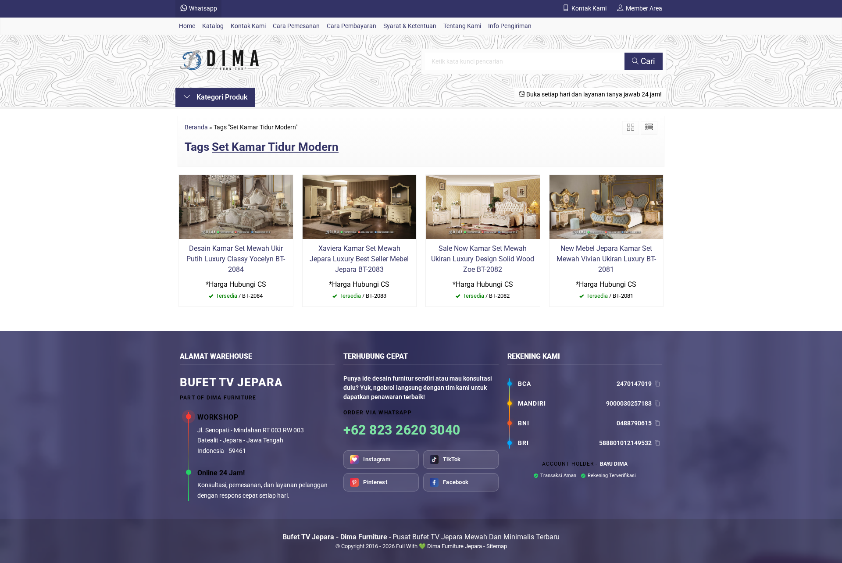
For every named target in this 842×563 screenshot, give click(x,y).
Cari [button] (647, 61)
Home (187, 26)
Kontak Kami (248, 26)
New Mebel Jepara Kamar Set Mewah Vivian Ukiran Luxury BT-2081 (606, 259)
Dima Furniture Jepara (454, 546)
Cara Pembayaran (351, 26)
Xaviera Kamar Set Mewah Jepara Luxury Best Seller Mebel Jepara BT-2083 (359, 259)
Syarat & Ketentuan (409, 26)
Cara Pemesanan (296, 26)
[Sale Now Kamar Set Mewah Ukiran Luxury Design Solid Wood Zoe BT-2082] (483, 206)
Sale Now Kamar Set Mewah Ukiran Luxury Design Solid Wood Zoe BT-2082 (482, 259)
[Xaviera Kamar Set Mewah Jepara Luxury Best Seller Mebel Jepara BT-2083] (360, 206)
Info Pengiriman (510, 26)
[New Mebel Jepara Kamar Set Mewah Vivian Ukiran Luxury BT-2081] (606, 206)
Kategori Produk (221, 97)
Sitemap (496, 546)
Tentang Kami (462, 26)
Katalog (213, 26)
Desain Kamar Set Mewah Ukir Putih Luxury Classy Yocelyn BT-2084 (235, 259)
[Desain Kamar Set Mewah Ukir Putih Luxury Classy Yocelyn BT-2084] (236, 206)
